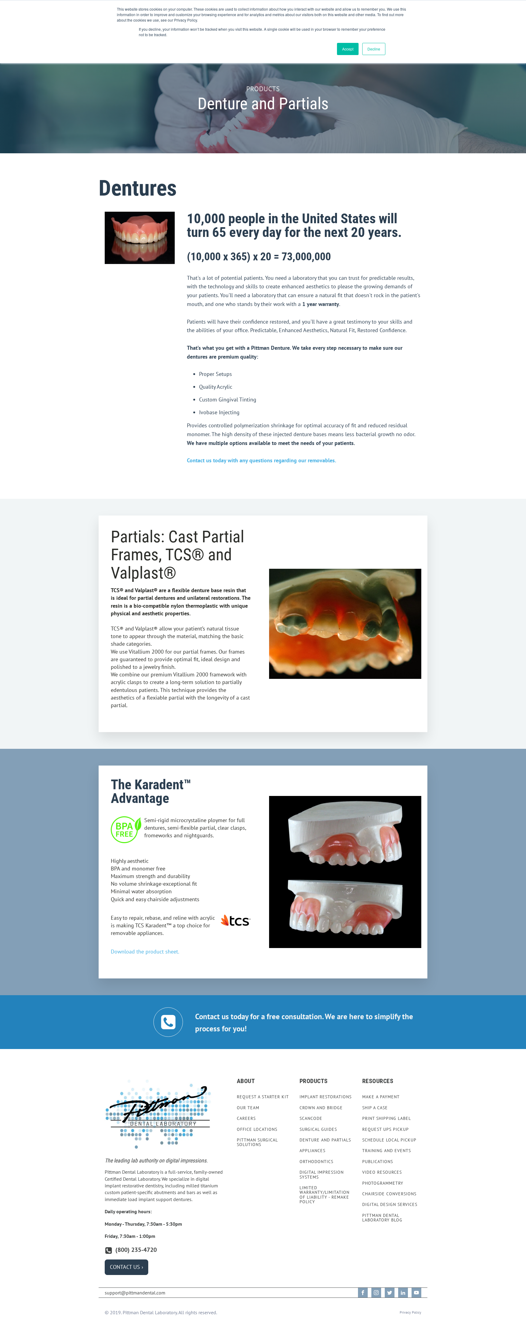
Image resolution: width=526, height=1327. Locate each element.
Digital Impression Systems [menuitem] (322, 1174)
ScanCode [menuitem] (311, 1118)
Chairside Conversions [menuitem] (389, 1194)
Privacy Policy (410, 1312)
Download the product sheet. (145, 951)
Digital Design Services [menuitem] (389, 1204)
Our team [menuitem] (248, 1108)
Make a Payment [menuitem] (381, 1097)
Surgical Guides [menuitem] (318, 1129)
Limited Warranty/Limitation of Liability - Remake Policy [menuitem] (324, 1195)
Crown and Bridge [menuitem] (321, 1108)
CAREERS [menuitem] (246, 1118)
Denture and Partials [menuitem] (325, 1140)
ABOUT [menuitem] (246, 1081)
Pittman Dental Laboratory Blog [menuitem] (382, 1218)
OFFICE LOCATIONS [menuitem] (257, 1129)
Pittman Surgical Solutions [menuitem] (257, 1142)
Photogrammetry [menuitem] (382, 1183)
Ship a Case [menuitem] (375, 1108)
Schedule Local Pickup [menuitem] (389, 1140)
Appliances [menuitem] (312, 1150)
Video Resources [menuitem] (382, 1172)
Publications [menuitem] (377, 1161)
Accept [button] (347, 48)
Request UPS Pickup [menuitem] (385, 1129)
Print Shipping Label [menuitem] (386, 1118)
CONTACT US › (126, 1266)
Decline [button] (373, 48)
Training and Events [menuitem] (386, 1150)
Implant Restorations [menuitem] (326, 1097)
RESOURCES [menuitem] (378, 1081)
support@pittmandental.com (135, 1293)
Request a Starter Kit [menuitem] (263, 1097)
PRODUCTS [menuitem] (314, 1081)
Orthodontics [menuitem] (316, 1161)
